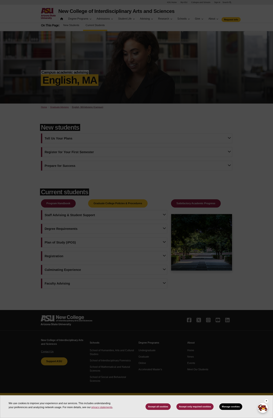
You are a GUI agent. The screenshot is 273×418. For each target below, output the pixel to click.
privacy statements (101, 407)
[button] (263, 408)
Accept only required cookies (195, 406)
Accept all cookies (158, 406)
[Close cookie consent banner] (266, 401)
